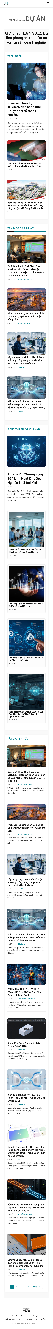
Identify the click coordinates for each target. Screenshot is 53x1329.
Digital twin (22, 411)
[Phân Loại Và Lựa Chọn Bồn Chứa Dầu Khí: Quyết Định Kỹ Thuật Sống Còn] (26, 299)
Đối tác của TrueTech (14, 1319)
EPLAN (21, 367)
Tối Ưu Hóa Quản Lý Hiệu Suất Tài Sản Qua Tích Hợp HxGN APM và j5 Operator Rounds (26, 714)
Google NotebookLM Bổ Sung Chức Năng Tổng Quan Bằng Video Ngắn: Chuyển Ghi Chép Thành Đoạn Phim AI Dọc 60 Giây (26, 1151)
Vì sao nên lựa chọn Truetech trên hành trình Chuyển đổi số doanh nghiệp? (24, 109)
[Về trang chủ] (5, 4)
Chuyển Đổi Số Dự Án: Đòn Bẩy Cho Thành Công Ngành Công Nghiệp (25, 551)
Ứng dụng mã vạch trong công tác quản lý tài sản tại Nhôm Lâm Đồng (24, 164)
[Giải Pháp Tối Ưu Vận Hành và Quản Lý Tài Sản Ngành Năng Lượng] (26, 584)
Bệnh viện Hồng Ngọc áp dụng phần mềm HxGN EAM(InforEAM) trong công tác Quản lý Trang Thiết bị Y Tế (25, 205)
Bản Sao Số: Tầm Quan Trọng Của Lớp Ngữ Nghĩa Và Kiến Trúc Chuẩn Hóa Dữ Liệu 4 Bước (26, 1207)
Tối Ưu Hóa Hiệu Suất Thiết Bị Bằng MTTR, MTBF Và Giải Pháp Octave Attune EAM (24, 992)
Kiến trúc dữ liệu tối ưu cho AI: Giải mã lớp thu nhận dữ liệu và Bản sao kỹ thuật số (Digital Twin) (26, 404)
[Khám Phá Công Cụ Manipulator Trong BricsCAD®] (26, 1028)
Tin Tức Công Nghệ (25, 323)
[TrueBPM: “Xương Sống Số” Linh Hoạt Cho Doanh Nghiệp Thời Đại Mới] (26, 451)
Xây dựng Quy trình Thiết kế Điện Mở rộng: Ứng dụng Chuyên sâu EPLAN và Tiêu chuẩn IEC (25, 360)
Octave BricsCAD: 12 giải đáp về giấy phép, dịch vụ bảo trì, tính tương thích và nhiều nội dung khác (26, 1263)
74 (29, 1286)
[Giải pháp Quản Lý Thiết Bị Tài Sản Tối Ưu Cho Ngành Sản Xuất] (26, 638)
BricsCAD (21, 1049)
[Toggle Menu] (48, 5)
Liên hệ (44, 1319)
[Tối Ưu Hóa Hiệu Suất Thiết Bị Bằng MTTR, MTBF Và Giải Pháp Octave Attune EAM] (26, 974)
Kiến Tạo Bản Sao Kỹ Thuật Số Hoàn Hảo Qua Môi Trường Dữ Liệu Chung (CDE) (26, 1098)
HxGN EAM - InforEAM (26, 998)
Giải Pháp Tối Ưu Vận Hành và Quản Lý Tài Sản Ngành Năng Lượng (26, 605)
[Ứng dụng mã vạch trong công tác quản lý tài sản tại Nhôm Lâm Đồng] (26, 150)
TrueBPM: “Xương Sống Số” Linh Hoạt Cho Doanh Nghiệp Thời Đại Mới (26, 478)
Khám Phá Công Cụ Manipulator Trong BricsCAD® (24, 1044)
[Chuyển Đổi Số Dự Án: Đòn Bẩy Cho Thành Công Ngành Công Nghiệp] (26, 529)
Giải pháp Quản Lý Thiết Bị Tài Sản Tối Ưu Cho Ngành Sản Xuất (26, 659)
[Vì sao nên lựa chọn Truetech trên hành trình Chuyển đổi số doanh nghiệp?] (26, 81)
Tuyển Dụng (32, 1319)
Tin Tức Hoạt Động (25, 279)
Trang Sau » (37, 1286)
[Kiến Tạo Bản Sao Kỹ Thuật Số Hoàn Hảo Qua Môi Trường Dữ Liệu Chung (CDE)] (26, 1079)
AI (19, 1159)
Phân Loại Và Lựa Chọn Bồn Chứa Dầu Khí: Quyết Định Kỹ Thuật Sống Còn (25, 316)
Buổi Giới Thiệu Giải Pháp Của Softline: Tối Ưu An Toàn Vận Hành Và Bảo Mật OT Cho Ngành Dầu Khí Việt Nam (25, 270)
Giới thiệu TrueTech (20, 1316)
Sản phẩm (37, 1316)
